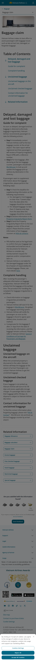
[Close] (33, 636)
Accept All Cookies (18, 657)
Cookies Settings (18, 648)
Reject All (18, 653)
